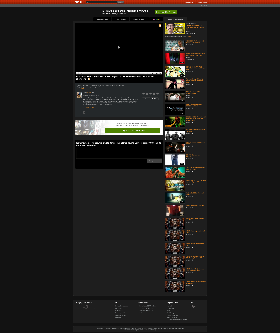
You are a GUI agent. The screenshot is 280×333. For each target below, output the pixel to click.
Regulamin (170, 308)
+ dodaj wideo (203, 5)
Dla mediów (118, 308)
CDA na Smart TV (120, 315)
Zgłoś (155, 99)
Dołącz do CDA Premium (133, 130)
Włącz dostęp (81, 88)
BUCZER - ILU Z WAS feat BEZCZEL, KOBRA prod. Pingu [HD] (195, 68)
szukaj (121, 2)
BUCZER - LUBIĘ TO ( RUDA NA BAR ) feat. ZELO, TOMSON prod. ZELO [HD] (196, 118)
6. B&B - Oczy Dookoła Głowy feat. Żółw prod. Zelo (195, 219)
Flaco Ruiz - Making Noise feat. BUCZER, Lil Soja (195, 168)
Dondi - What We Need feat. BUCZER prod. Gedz (194, 105)
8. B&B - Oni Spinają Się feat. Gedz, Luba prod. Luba (195, 269)
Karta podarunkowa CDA (146, 310)
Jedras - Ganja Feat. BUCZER (195, 205)
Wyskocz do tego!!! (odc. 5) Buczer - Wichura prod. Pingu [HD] (195, 80)
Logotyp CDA (119, 310)
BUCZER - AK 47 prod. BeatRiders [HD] (193, 92)
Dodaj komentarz (154, 161)
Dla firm (141, 313)
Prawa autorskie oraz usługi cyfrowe (178, 320)
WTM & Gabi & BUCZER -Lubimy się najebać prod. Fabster (196, 181)
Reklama (118, 317)
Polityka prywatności (173, 313)
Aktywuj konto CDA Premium (147, 306)
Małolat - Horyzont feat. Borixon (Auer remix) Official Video (195, 54)
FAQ (168, 310)
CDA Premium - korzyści (146, 308)
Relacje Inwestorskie (121, 306)
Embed (147, 99)
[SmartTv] (87, 310)
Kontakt (169, 306)
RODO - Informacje (150, 330)
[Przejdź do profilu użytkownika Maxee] (79, 95)
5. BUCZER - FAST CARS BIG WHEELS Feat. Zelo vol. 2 (195, 41)
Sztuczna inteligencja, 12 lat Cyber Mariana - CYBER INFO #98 (195, 27)
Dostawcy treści (120, 313)
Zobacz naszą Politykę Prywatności (134, 330)
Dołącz (166, 12)
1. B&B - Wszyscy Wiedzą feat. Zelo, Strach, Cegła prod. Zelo (195, 257)
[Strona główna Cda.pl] (79, 2)
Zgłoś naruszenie (172, 317)
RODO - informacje (172, 315)
